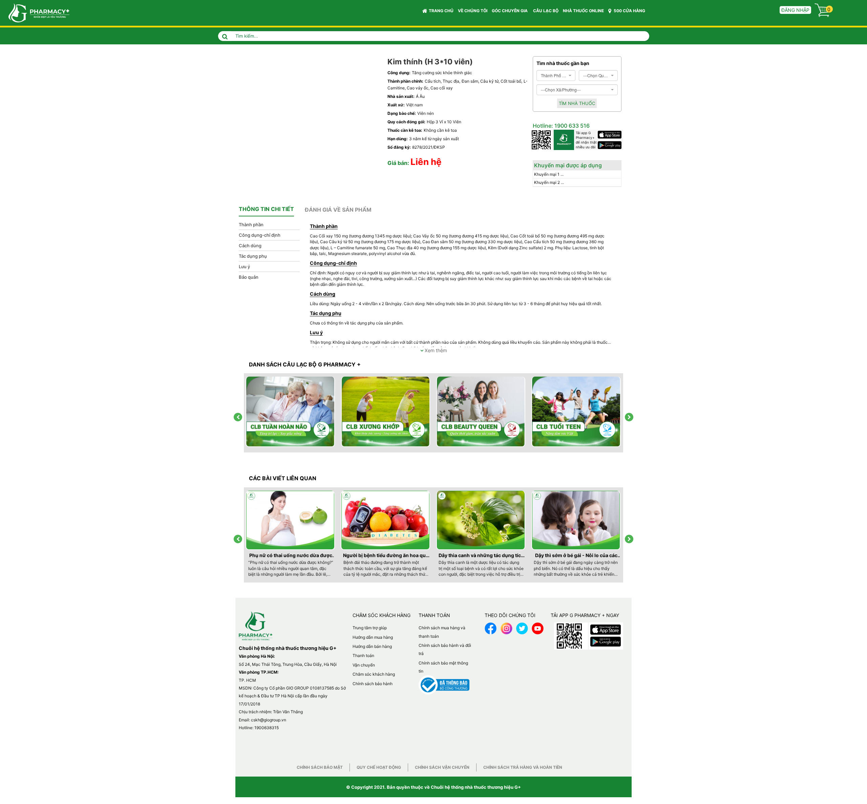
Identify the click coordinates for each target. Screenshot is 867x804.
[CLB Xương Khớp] (386, 412)
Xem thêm (435, 350)
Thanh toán (363, 655)
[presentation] (238, 417)
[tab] (266, 209)
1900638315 (266, 727)
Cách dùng (250, 245)
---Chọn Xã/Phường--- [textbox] (561, 89)
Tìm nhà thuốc (577, 103)
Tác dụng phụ (253, 256)
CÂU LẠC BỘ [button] (545, 10)
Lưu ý (244, 266)
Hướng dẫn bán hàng (372, 646)
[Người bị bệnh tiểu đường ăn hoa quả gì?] (386, 520)
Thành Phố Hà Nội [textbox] (554, 75)
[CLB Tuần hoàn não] (291, 412)
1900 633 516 (571, 125)
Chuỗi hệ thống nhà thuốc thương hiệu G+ (476, 787)
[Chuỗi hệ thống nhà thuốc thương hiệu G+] (35, 12)
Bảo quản (248, 277)
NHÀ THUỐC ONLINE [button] (583, 10)
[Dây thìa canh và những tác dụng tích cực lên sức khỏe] (481, 520)
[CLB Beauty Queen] (481, 412)
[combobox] (555, 75)
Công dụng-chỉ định (259, 235)
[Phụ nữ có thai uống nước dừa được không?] (291, 520)
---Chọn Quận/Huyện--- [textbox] (596, 75)
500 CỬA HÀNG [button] (629, 10)
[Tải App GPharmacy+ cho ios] (610, 135)
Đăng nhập (795, 10)
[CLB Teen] (576, 412)
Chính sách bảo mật (320, 767)
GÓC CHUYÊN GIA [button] (510, 10)
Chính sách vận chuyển (442, 767)
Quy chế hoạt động (379, 767)
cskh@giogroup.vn (268, 719)
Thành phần (251, 224)
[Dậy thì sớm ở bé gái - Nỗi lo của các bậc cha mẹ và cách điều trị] (576, 520)
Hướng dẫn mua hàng (373, 637)
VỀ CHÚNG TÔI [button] (472, 10)
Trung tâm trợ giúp (370, 627)
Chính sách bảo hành (373, 683)
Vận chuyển (364, 665)
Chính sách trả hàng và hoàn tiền (522, 767)
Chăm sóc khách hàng (374, 674)
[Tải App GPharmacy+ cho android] (610, 145)
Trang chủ (441, 10)
